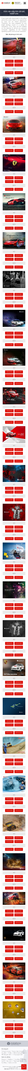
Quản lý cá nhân (12, 1062)
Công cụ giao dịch (18, 1054)
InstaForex (21, 1066)
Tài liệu (10, 1053)
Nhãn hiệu (6, 1068)
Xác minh (9, 1061)
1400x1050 (9, 65)
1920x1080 (9, 72)
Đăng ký (3, 1059)
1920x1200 (18, 72)
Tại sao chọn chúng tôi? (18, 1051)
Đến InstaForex (8, 6)
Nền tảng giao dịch (6, 1054)
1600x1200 (18, 65)
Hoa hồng (17, 1059)
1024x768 (19, 61)
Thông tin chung (5, 1051)
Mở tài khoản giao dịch (19, 1053)
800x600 (9, 61)
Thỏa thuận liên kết (18, 1061)
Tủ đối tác (10, 1059)
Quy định (3, 1053)
